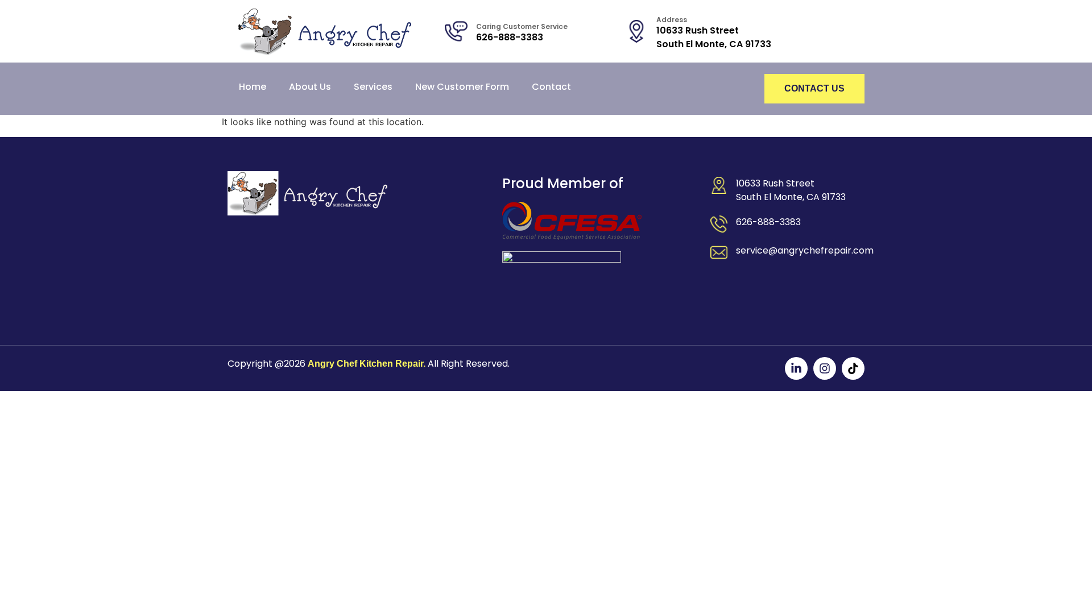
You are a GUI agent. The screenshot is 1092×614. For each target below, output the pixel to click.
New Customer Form (462, 86)
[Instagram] (824, 368)
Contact (551, 86)
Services (373, 86)
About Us (310, 86)
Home (252, 86)
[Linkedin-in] (796, 368)
